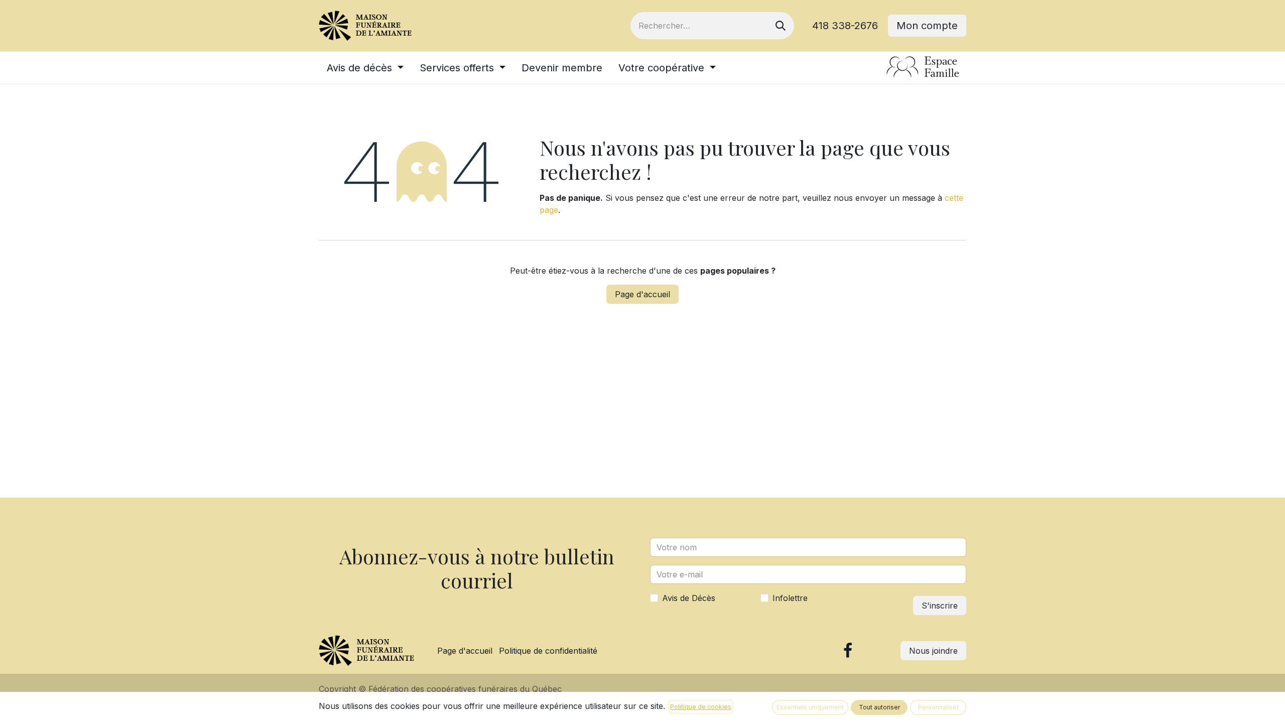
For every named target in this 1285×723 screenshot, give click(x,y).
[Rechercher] (780, 25)
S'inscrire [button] (940, 605)
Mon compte (927, 26)
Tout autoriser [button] (879, 707)
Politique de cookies (700, 706)
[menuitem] (365, 67)
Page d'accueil (642, 294)
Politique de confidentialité (548, 651)
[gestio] (923, 67)
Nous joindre (933, 651)
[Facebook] (847, 651)
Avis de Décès (688, 598)
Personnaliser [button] (938, 707)
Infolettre (790, 598)
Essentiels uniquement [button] (810, 707)
